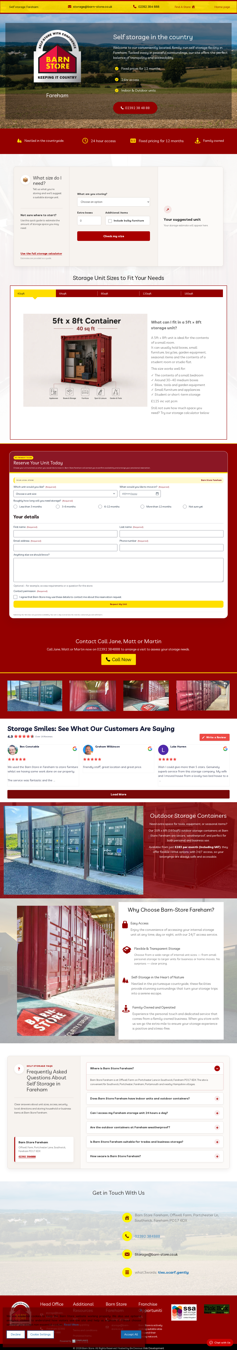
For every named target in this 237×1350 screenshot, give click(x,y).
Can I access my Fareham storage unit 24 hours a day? (129, 1113)
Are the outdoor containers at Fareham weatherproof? (130, 1127)
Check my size (113, 236)
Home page (222, 7)
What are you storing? (92, 194)
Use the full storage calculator (41, 253)
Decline (16, 1334)
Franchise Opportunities (150, 1310)
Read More (71, 1324)
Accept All (131, 1334)
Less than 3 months (30, 506)
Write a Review (216, 737)
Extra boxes (85, 212)
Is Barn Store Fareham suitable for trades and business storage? (136, 1141)
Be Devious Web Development (147, 1348)
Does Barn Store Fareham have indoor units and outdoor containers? (140, 1098)
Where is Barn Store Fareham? (112, 1068)
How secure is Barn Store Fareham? (115, 1156)
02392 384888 (108, 649)
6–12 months (111, 506)
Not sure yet (196, 506)
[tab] (35, 293)
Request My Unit (118, 604)
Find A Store (183, 7)
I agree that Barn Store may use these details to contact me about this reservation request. (70, 597)
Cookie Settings (40, 1334)
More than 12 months (158, 506)
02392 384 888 (148, 7)
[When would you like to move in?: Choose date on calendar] (157, 494)
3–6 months (69, 506)
